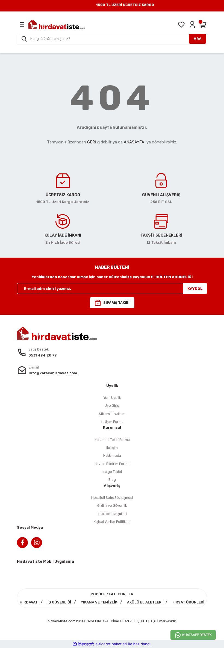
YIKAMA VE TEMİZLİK (99, 602)
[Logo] (56, 24)
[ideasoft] (83, 644)
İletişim (112, 448)
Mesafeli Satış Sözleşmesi (112, 498)
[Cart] (203, 24)
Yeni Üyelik (112, 398)
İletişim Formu (112, 422)
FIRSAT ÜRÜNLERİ (188, 602)
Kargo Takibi (112, 472)
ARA (198, 39)
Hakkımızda (112, 455)
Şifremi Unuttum (112, 414)
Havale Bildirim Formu (112, 464)
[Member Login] (192, 24)
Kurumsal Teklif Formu (112, 440)
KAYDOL (195, 289)
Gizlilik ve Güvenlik (112, 505)
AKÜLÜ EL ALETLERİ (145, 602)
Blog (112, 480)
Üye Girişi (112, 405)
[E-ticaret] (111, 644)
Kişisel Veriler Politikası (112, 522)
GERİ (91, 142)
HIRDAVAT (29, 602)
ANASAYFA (134, 142)
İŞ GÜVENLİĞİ (59, 602)
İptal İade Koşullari (112, 514)
